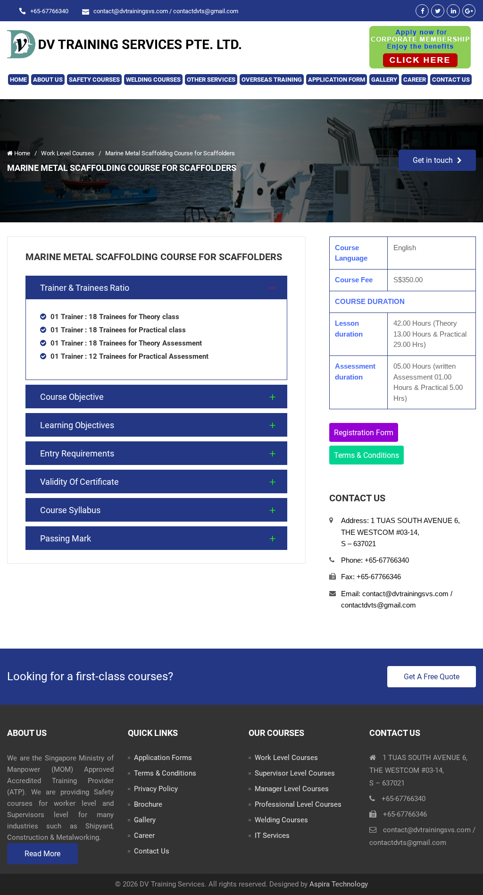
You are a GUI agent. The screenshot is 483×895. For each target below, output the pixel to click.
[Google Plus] (468, 10)
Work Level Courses (68, 153)
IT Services (272, 835)
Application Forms (163, 757)
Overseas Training (272, 79)
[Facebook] (422, 10)
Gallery (384, 79)
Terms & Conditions (366, 455)
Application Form (336, 79)
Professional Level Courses (298, 804)
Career (414, 79)
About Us (48, 79)
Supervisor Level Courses (295, 773)
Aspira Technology (338, 884)
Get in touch (433, 160)
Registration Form (363, 432)
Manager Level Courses (292, 789)
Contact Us (451, 79)
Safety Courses (94, 79)
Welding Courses (153, 79)
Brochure (148, 804)
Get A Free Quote (431, 676)
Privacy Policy (156, 789)
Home (18, 79)
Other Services (211, 79)
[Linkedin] (453, 10)
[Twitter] (437, 10)
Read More (42, 853)
